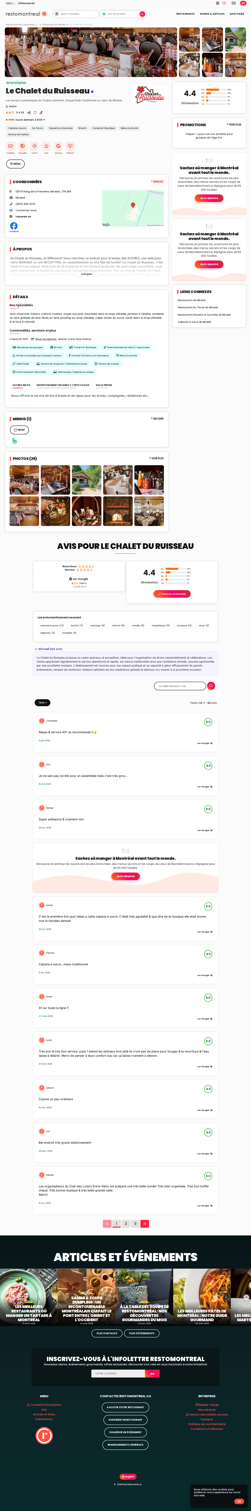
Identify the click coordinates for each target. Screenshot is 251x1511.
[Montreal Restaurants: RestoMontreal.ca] (22, 14)
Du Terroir (37, 128)
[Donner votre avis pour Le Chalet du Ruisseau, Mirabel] (40, 112)
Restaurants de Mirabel (54, 24)
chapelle (69, 632)
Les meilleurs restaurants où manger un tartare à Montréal (29, 1313)
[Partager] (29, 112)
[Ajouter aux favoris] (35, 112)
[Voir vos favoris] (225, 3)
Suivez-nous (208, 1404)
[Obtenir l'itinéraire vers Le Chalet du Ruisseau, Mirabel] (133, 208)
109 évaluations (190, 103)
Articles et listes (44, 1414)
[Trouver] (211, 686)
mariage (97, 625)
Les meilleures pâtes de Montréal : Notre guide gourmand (202, 1315)
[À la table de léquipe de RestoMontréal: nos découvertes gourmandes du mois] (144, 1296)
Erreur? (158, 181)
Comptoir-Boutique (104, 128)
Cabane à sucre (17, 128)
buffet (77, 625)
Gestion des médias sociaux (208, 1415)
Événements (44, 1419)
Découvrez (27, 3)
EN (243, 3)
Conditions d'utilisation (207, 1429)
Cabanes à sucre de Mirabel (194, 322)
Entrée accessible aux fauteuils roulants (38, 355)
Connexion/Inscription (45, 1405)
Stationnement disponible (31, 372)
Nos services (207, 1410)
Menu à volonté (129, 128)
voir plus (86, 274)
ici (196, 134)
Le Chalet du (29, 91)
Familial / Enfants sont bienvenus (90, 355)
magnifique (161, 625)
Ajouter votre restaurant (125, 1407)
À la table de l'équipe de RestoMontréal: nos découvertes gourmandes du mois (144, 1313)
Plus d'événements (141, 1333)
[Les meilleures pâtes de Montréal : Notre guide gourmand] (202, 1296)
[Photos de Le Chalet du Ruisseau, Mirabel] (150, 104)
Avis (44, 1410)
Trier (41, 702)
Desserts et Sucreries (61, 128)
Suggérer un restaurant (125, 1419)
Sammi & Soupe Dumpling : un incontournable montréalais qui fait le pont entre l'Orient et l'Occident (86, 1309)
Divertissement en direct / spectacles (128, 347)
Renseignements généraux (125, 1444)
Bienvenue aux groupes (30, 347)
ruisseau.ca (23, 216)
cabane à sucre (52, 625)
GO (152, 1374)
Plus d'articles (107, 1333)
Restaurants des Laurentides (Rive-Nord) (22, 24)
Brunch (82, 128)
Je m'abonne (209, 198)
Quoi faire (237, 14)
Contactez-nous (26, 210)
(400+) (79, 583)
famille (138, 625)
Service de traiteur (18, 134)
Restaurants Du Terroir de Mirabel (198, 307)
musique (184, 625)
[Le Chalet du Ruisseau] (91, 52)
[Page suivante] (144, 1224)
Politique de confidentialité (207, 1424)
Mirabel (20, 197)
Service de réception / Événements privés (64, 363)
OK (239, 1501)
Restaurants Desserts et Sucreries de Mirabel (204, 314)
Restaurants (185, 14)
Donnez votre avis (174, 594)
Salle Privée (22, 363)
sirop (204, 625)
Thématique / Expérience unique (76, 372)
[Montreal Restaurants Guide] (44, 1436)
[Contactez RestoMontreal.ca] (233, 3)
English (129, 1476)
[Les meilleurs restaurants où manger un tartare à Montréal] (29, 1296)
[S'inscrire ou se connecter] (219, 3)
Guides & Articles (212, 14)
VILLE (9, 3)
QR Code (158, 418)
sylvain (118, 625)
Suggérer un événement (125, 1432)
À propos (207, 1419)
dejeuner (47, 632)
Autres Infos (21, 385)
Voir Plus (158, 458)
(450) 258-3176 (25, 204)
